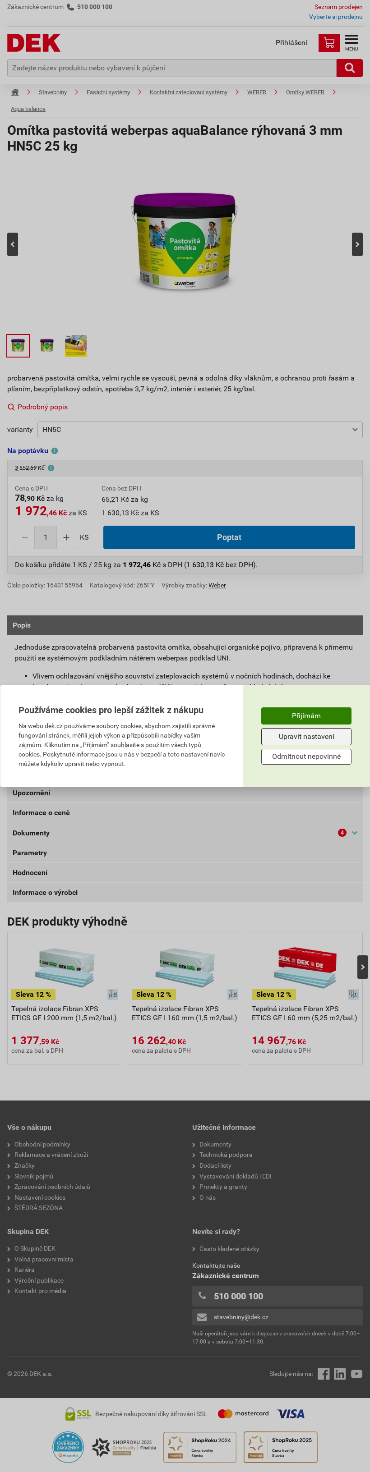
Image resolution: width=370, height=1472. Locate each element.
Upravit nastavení (306, 736)
